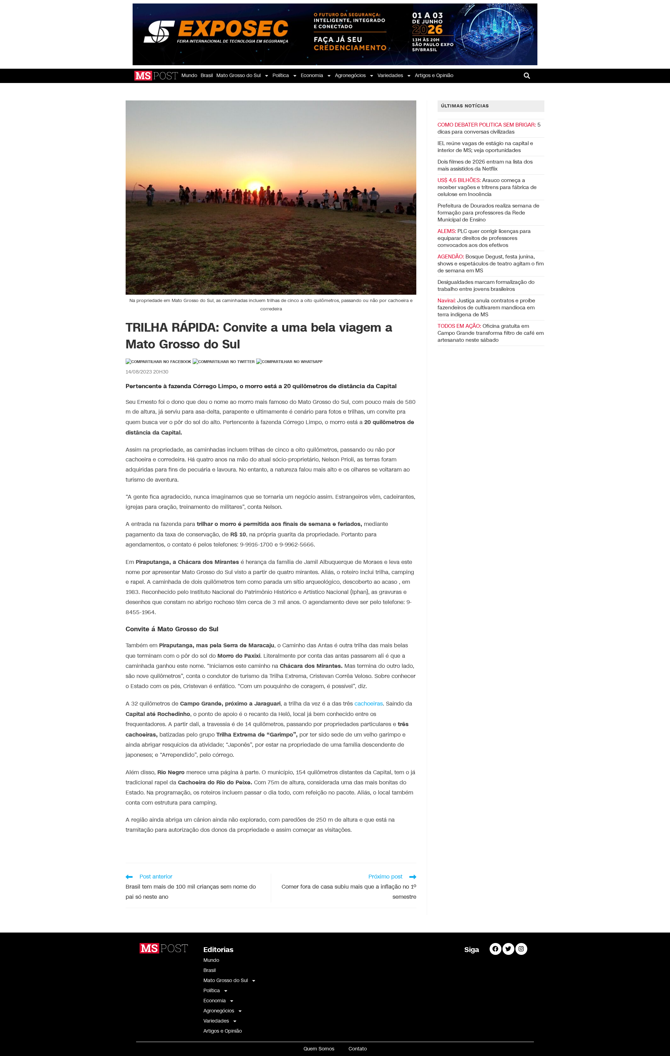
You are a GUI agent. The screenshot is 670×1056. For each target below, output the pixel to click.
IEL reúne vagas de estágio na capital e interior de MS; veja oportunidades (485, 147)
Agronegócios (350, 75)
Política (281, 75)
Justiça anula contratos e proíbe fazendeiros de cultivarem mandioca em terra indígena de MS (486, 307)
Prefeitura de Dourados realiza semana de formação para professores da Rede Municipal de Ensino (488, 212)
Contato (358, 1049)
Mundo (189, 75)
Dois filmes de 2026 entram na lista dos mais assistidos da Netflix (485, 165)
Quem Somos (319, 1049)
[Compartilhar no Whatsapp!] (289, 362)
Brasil (207, 75)
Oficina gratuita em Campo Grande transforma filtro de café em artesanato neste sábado (491, 333)
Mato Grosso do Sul (238, 75)
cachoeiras (369, 704)
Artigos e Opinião (434, 75)
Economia (312, 75)
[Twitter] (508, 949)
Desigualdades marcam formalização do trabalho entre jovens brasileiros (486, 286)
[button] (527, 75)
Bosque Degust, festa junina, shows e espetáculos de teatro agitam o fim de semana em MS (491, 263)
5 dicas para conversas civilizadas (489, 128)
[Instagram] (521, 949)
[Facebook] (495, 949)
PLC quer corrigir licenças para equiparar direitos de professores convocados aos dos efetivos (484, 238)
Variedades (390, 75)
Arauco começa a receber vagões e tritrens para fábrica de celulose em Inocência (487, 187)
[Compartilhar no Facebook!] (158, 362)
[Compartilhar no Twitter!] (224, 362)
